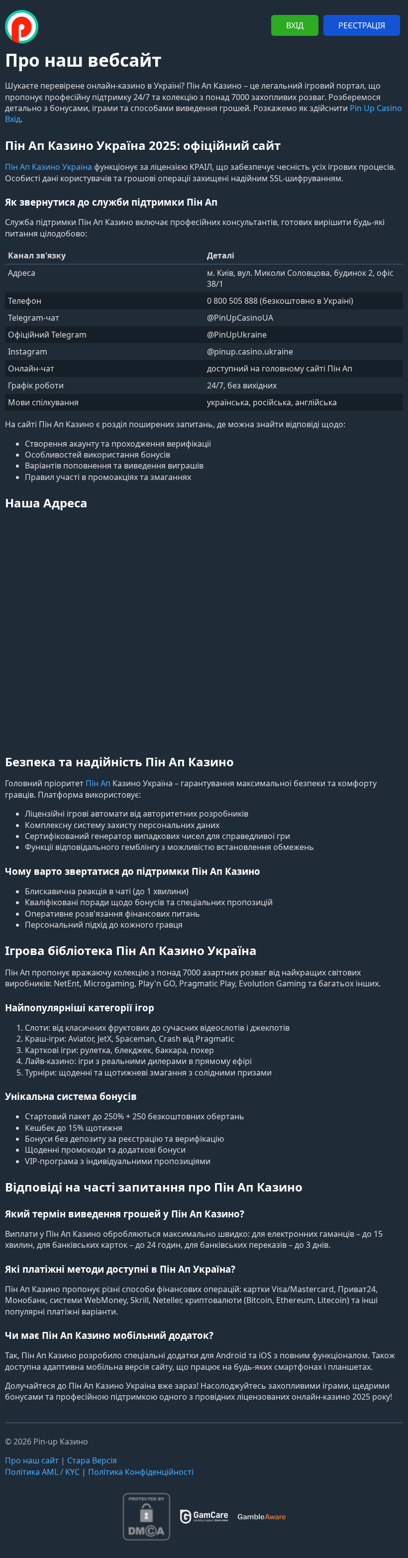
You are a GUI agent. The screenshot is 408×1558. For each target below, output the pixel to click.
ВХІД (295, 25)
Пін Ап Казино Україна (48, 166)
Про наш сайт (32, 1460)
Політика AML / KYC (42, 1471)
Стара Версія (92, 1460)
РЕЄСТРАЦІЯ (361, 25)
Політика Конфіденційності (141, 1471)
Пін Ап (98, 783)
